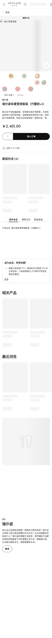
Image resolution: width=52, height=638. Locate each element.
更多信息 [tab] (13, 219)
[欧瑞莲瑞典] (14, 4)
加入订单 (31, 136)
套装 (7, 12)
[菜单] (4, 4)
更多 (6, 279)
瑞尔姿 (5, 100)
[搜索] (25, 4)
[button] (4, 76)
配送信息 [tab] (38, 219)
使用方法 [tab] (26, 219)
